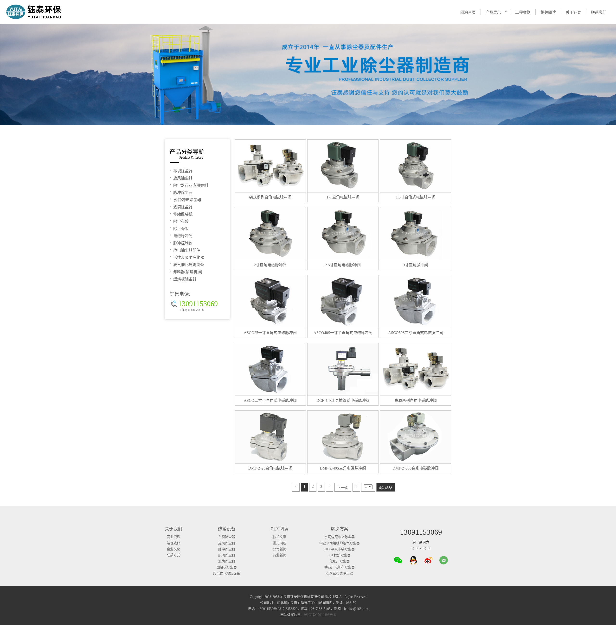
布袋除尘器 (182, 171)
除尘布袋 (181, 221)
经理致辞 (173, 543)
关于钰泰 (573, 12)
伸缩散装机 (182, 214)
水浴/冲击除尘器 (187, 200)
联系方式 (173, 555)
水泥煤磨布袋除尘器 (339, 537)
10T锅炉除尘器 (339, 555)
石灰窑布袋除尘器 (339, 573)
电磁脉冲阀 (182, 236)
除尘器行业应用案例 (190, 185)
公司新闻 (279, 549)
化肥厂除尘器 (339, 561)
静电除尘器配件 (186, 250)
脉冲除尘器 (182, 193)
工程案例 (523, 12)
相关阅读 (548, 12)
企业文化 (173, 549)
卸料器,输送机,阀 (187, 272)
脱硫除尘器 (226, 555)
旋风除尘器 (182, 178)
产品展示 (493, 12)
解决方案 (339, 528)
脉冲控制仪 (182, 243)
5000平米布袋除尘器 (339, 549)
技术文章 (279, 537)
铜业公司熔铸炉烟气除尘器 (339, 543)
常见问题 (279, 543)
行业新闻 (279, 555)
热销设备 (226, 528)
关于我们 (173, 528)
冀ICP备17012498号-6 (320, 615)
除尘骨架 (181, 229)
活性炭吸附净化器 (188, 257)
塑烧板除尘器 (184, 279)
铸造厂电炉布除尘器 (339, 567)
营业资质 (173, 537)
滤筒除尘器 (182, 207)
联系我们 (598, 12)
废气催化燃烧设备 (188, 265)
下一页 (343, 488)
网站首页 (468, 12)
